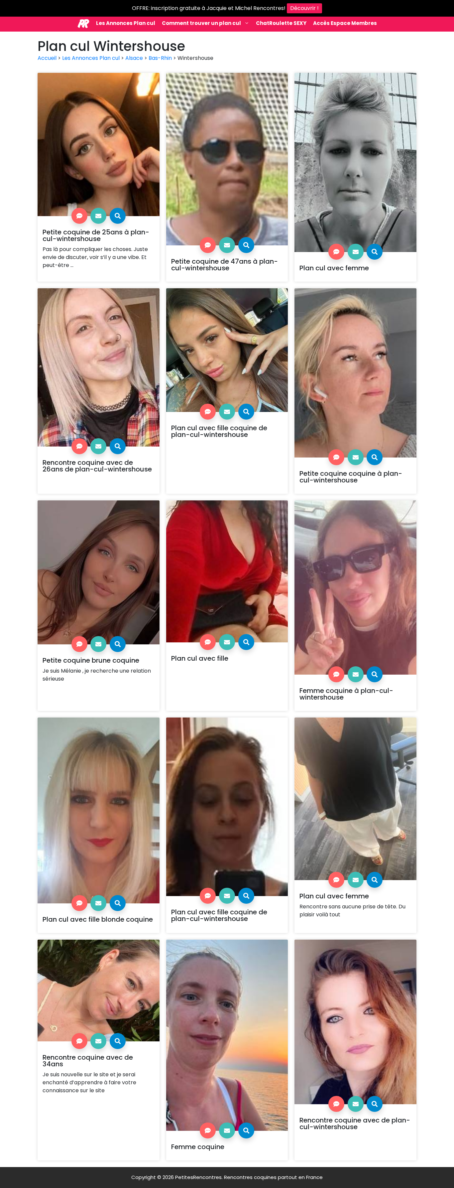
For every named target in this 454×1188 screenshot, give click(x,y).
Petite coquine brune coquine (91, 660)
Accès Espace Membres (345, 23)
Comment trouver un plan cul (201, 23)
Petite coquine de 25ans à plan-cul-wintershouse (96, 235)
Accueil (47, 58)
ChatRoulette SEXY (281, 23)
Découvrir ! (304, 8)
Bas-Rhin (160, 58)
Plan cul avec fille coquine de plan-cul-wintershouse (219, 431)
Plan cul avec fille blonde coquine (98, 919)
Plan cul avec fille (199, 658)
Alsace (134, 58)
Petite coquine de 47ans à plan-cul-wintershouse (224, 264)
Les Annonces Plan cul (125, 23)
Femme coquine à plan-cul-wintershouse (346, 694)
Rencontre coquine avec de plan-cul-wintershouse (354, 1123)
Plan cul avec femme (334, 268)
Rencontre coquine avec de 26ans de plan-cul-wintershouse (97, 465)
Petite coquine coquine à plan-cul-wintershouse (350, 476)
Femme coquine (197, 1146)
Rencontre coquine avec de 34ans (88, 1060)
